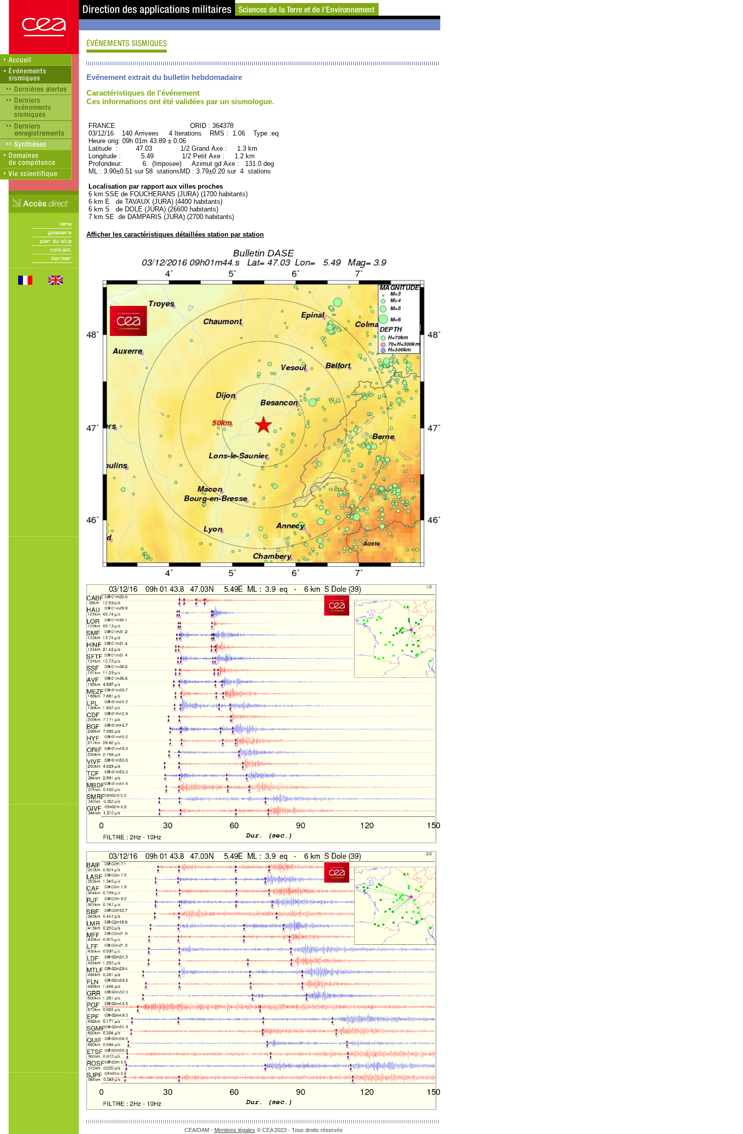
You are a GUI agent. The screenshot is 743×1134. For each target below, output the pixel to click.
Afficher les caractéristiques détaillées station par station (175, 234)
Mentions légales (234, 1130)
